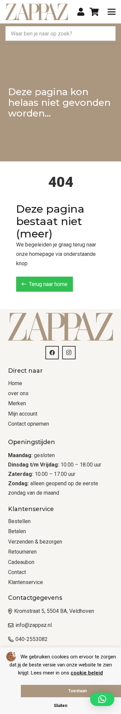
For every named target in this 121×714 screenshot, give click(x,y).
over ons (18, 393)
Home (15, 383)
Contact (17, 572)
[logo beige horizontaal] (36, 11)
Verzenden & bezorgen (35, 542)
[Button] (81, 12)
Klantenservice (25, 582)
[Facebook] (52, 352)
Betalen (17, 531)
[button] (111, 12)
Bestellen (19, 521)
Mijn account (22, 414)
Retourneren (22, 552)
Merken (17, 403)
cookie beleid (87, 673)
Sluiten (60, 705)
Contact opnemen (28, 424)
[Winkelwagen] (94, 11)
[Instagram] (69, 352)
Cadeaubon (21, 562)
